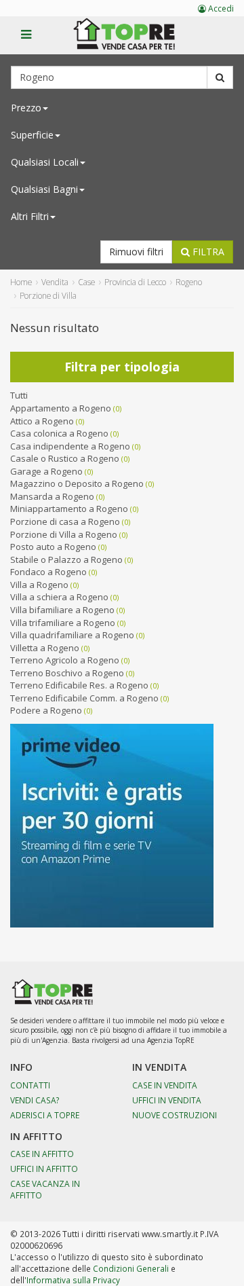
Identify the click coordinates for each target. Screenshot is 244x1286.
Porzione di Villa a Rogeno (63, 534)
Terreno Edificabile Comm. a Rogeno (84, 698)
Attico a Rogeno (42, 421)
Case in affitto (42, 1153)
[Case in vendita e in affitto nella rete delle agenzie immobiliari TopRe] (134, 41)
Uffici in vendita (166, 1100)
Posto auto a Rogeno (53, 546)
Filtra (207, 251)
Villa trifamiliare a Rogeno (62, 623)
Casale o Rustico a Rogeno (64, 458)
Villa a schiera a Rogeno (59, 597)
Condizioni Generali (131, 1268)
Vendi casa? (35, 1100)
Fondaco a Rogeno (48, 572)
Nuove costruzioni (174, 1114)
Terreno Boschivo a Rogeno (67, 673)
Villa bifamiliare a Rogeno (62, 610)
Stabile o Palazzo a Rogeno (66, 559)
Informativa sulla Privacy (73, 1279)
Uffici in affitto (44, 1168)
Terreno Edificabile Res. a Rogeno (79, 685)
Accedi (220, 8)
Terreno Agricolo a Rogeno (64, 660)
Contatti (30, 1085)
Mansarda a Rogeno (52, 496)
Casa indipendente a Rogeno (70, 446)
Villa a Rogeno (39, 584)
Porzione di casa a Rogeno (65, 521)
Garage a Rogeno (46, 471)
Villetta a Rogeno (44, 648)
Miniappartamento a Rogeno (69, 508)
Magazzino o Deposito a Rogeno (77, 483)
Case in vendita (164, 1085)
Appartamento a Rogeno (60, 408)
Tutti (19, 395)
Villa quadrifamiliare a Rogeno (72, 635)
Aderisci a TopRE (44, 1114)
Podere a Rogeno (46, 710)
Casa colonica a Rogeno (59, 433)
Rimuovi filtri (136, 251)
